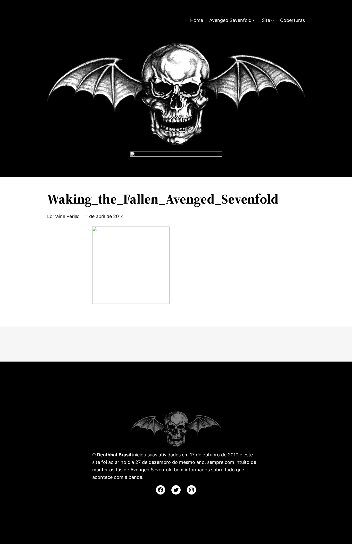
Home (196, 20)
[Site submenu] (272, 20)
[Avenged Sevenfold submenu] (254, 20)
